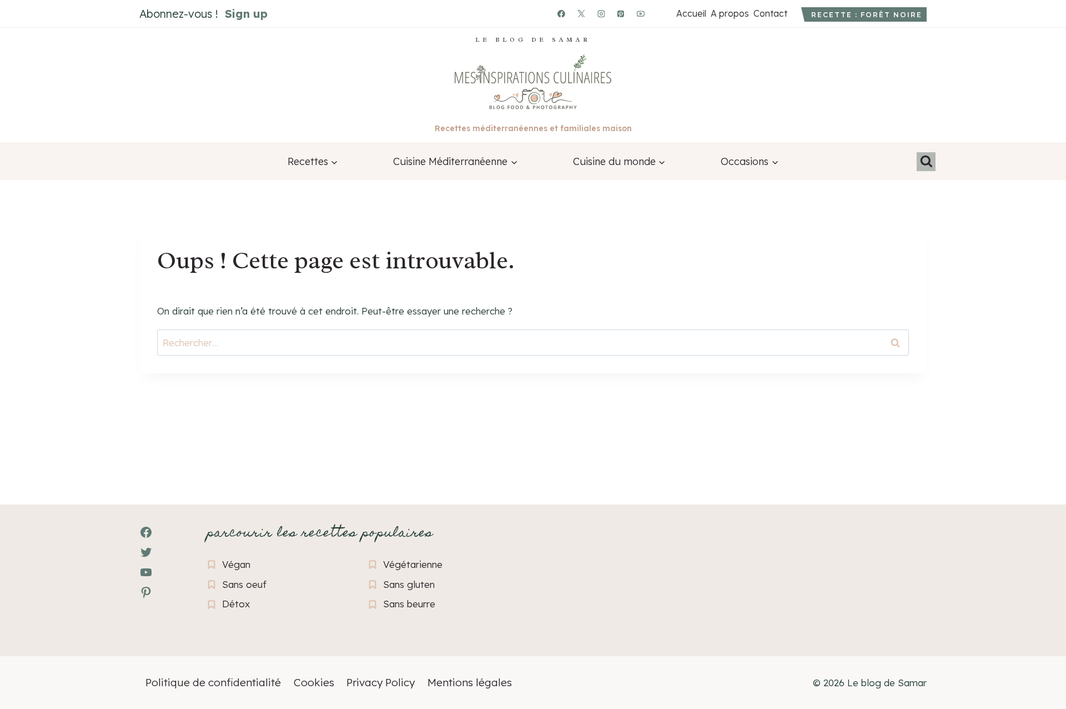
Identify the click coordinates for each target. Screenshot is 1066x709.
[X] (581, 14)
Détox (236, 604)
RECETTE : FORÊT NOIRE (866, 15)
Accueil (691, 13)
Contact (770, 13)
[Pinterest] (621, 14)
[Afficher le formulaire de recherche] (926, 161)
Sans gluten (409, 584)
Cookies (314, 682)
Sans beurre (409, 604)
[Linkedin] (660, 14)
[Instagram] (601, 14)
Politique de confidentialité (213, 682)
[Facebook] (561, 14)
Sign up (246, 14)
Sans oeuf (244, 584)
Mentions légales (470, 682)
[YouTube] (640, 14)
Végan (236, 564)
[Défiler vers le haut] (28, 639)
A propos (729, 13)
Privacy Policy (380, 682)
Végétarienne (413, 564)
